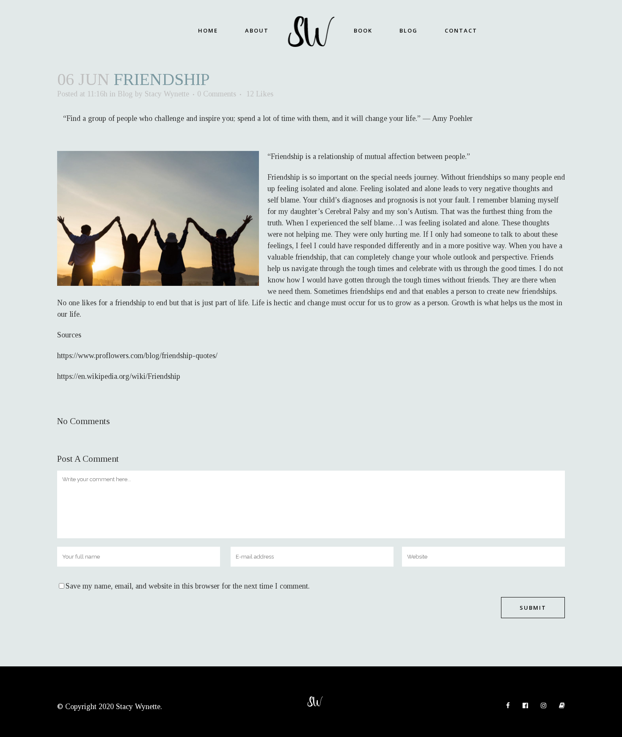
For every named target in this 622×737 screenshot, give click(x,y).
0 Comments (216, 94)
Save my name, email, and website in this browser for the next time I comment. (188, 586)
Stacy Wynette (167, 94)
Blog (125, 94)
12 (259, 94)
